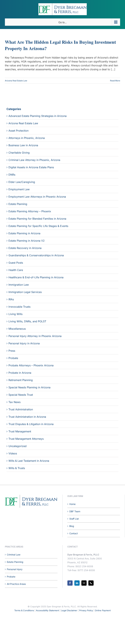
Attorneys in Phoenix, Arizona (26, 138)
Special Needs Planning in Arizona (29, 387)
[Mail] (84, 583)
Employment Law (19, 189)
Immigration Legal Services (25, 292)
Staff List (74, 518)
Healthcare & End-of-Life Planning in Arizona (35, 277)
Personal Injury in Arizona (24, 343)
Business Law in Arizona (23, 145)
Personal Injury (14, 569)
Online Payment (103, 610)
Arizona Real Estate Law (16, 80)
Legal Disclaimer (69, 610)
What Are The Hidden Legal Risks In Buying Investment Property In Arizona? (60, 45)
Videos (12, 453)
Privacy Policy (86, 610)
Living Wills (15, 314)
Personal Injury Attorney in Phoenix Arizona (35, 336)
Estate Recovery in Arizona (25, 248)
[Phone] (91, 583)
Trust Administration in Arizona (27, 416)
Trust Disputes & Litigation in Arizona (31, 424)
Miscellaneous (17, 328)
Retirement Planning (20, 380)
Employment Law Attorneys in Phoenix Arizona (37, 196)
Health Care (15, 270)
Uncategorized (17, 446)
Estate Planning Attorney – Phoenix (29, 211)
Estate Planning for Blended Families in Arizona (37, 218)
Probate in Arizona (19, 372)
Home (72, 504)
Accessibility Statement (47, 610)
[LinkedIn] (77, 583)
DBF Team (74, 511)
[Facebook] (70, 583)
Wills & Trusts (16, 468)
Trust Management (19, 431)
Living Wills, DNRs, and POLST (27, 321)
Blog (71, 526)
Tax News (14, 402)
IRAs (11, 299)
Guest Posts (15, 262)
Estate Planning (17, 204)
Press (11, 350)
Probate (13, 358)
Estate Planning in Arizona (24, 233)
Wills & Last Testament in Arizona (28, 460)
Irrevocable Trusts (19, 306)
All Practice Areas (16, 584)
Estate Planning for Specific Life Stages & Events (38, 226)
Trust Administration (20, 409)
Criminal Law (13, 554)
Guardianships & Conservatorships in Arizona (36, 255)
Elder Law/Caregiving (21, 182)
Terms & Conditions (24, 610)
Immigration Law (18, 284)
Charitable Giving (19, 152)
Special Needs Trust (20, 394)
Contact (73, 533)
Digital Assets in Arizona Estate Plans (31, 167)
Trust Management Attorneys (26, 438)
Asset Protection (18, 130)
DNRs (11, 174)
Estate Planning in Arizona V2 (26, 240)
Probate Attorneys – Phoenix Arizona (31, 365)
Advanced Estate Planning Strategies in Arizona (37, 116)
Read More (115, 80)
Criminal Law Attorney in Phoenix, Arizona (34, 160)
